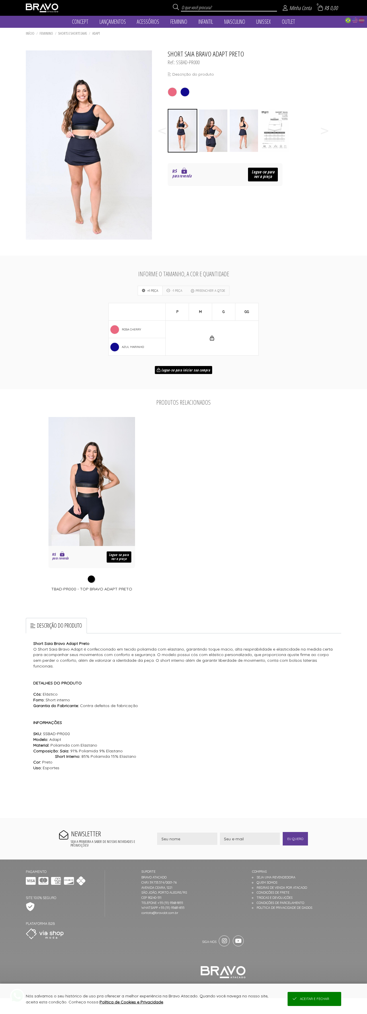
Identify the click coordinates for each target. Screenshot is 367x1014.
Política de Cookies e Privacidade (131, 1002)
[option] (183, 131)
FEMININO (46, 33)
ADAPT (96, 33)
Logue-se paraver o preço (263, 174)
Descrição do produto (59, 625)
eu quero (295, 839)
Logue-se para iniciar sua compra (185, 370)
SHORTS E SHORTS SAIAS (72, 33)
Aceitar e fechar (314, 999)
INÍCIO (30, 33)
